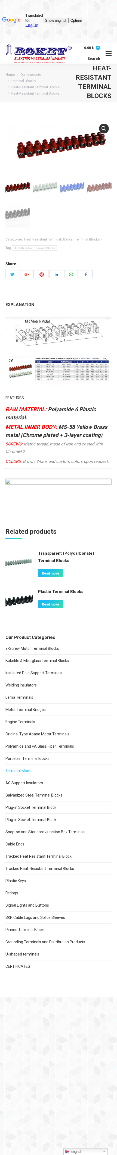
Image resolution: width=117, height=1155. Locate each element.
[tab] (58, 302)
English (75, 1152)
